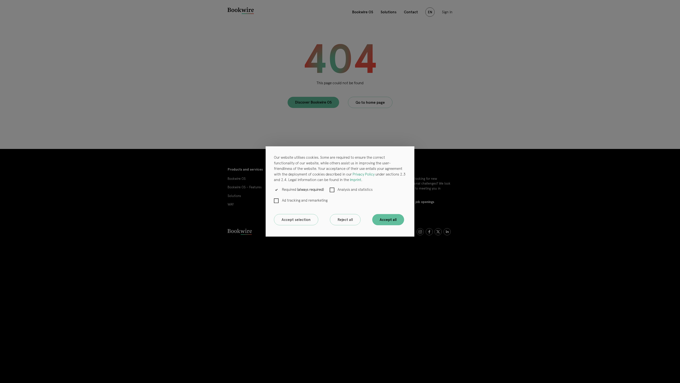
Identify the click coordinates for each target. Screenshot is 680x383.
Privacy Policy (364, 174)
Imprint (355, 180)
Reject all (345, 219)
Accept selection (296, 219)
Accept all (388, 219)
